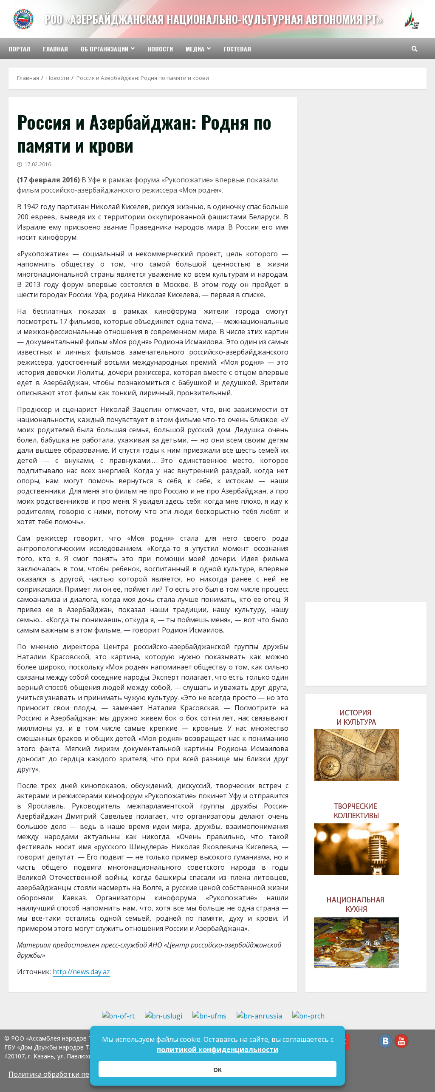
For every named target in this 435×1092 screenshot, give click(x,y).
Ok (217, 1070)
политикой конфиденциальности (217, 1049)
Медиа (195, 48)
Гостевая (237, 48)
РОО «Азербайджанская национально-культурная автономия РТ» (213, 19)
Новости (160, 48)
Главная (55, 48)
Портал (19, 48)
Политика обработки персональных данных (82, 1074)
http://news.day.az (81, 971)
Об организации (104, 48)
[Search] (415, 49)
